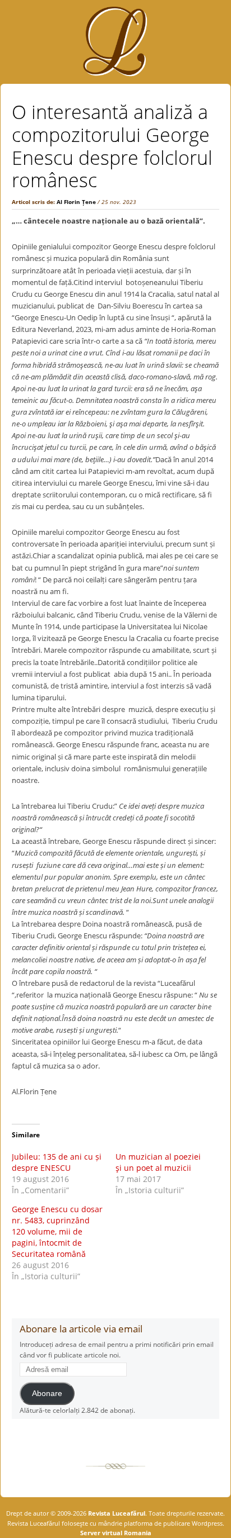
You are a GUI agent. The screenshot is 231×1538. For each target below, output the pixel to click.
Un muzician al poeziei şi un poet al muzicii (158, 1162)
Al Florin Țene (76, 202)
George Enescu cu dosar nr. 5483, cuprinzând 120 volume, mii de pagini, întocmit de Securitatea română (57, 1231)
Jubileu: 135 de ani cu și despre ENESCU (56, 1162)
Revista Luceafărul (115, 1513)
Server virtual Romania (115, 1532)
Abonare (47, 1393)
